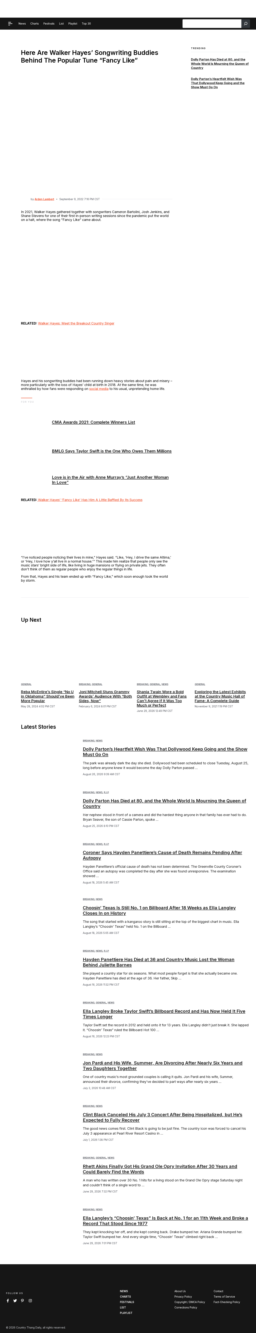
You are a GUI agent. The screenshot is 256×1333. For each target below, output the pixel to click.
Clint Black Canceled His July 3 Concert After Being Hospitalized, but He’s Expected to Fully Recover (162, 1117)
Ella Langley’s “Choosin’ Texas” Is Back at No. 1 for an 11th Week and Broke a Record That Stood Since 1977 (165, 1220)
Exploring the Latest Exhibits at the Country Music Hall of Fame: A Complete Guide (220, 696)
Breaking (85, 684)
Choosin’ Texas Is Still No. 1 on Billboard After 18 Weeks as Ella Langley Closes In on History (159, 910)
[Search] (245, 23)
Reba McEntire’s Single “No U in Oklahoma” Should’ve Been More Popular (47, 696)
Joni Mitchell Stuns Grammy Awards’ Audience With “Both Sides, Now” (105, 696)
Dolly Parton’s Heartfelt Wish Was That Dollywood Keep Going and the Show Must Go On (218, 83)
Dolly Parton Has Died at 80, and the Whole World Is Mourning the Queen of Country (220, 64)
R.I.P (106, 792)
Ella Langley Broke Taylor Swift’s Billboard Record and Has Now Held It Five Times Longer (164, 1013)
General (26, 684)
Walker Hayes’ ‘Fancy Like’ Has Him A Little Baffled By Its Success (90, 500)
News (165, 684)
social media (99, 389)
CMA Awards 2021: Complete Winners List (93, 422)
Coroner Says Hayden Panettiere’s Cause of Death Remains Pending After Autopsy (162, 855)
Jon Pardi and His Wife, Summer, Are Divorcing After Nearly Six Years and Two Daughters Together (163, 1065)
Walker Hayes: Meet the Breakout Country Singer (76, 323)
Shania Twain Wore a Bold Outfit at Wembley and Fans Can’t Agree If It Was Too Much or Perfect (162, 699)
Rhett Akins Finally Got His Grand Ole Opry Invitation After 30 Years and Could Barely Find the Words (160, 1169)
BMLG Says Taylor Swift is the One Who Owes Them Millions (112, 451)
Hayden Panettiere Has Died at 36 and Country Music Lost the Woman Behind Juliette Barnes (158, 962)
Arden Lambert (44, 199)
